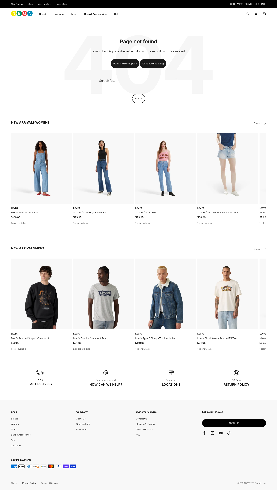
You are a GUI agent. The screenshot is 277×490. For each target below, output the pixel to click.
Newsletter (81, 429)
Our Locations (83, 424)
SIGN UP (234, 423)
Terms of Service (49, 483)
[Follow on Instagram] (212, 433)
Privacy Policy (29, 483)
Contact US (141, 418)
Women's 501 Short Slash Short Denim (218, 212)
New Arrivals (17, 4)
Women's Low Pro (145, 212)
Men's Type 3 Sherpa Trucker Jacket (155, 338)
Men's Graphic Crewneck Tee (89, 338)
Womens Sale (44, 4)
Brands (43, 14)
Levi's (14, 208)
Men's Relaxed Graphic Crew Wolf (30, 338)
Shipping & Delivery (145, 424)
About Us (81, 418)
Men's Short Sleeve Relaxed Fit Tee (217, 338)
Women (59, 14)
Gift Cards (16, 445)
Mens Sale (61, 4)
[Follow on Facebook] (204, 433)
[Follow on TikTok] (229, 433)
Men (73, 14)
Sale (31, 4)
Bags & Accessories (95, 14)
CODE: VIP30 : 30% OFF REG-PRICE (248, 4)
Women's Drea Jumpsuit (24, 212)
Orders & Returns (144, 429)
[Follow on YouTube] (220, 433)
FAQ (138, 434)
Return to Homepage (125, 63)
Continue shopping (153, 63)
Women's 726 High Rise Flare (89, 212)
